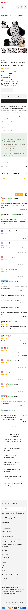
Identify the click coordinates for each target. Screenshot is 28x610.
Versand (10, 73)
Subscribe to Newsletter (9, 504)
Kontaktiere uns (6, 528)
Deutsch (6, 600)
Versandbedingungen (7, 534)
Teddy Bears (5, 560)
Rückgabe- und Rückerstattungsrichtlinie (12, 539)
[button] (3, 50)
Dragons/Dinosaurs (6, 555)
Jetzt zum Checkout (14, 101)
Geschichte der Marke (7, 526)
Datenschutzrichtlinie (7, 531)
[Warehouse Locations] (25, 7)
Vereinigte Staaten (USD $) (17, 600)
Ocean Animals (6, 557)
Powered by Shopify (14, 605)
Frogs (3, 570)
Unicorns (4, 562)
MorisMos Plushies (19, 603)
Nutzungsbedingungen (7, 536)
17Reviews (4, 183)
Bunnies (4, 568)
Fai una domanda (6, 77)
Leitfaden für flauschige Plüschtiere (10, 541)
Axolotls (4, 565)
